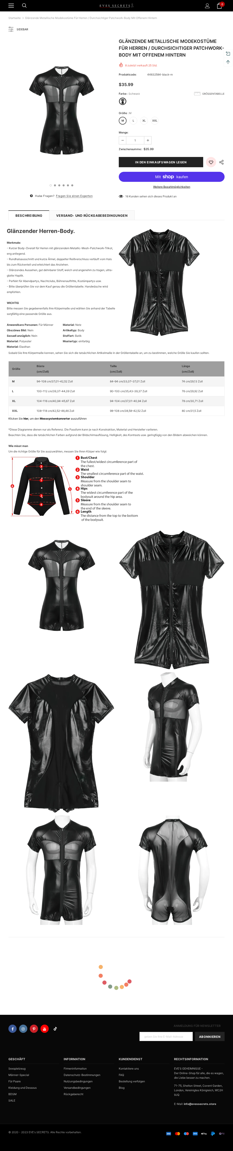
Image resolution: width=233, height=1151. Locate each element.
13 (127, 196)
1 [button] (51, 185)
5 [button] (68, 185)
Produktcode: (128, 74)
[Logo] (116, 5)
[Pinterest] (34, 1029)
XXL (154, 120)
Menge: (123, 132)
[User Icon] (207, 5)
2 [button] (55, 185)
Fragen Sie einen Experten (74, 196)
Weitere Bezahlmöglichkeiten (171, 186)
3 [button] (59, 185)
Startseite (14, 18)
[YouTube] (45, 1029)
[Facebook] (12, 1029)
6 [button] (72, 185)
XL (144, 120)
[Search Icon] (24, 5)
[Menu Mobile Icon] (11, 5)
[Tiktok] (55, 1029)
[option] (61, 108)
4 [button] (64, 185)
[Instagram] (23, 1029)
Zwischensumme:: (130, 149)
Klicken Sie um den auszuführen (47, 418)
